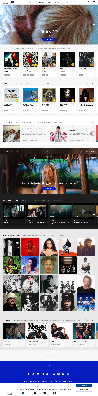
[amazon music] (63, 373)
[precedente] (4, 24)
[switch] (34, 393)
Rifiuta (84, 392)
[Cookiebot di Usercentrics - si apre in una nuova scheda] (10, 394)
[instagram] (42, 373)
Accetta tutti (84, 385)
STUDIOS (58, 2)
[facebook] (28, 373)
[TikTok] (47, 373)
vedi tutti (89, 48)
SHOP (67, 2)
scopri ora (49, 39)
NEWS (49, 2)
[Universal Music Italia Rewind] (67, 373)
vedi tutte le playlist (87, 151)
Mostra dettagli (62, 393)
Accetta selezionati (84, 389)
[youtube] (38, 373)
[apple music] (58, 373)
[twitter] (33, 373)
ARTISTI (32, 2)
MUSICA (41, 2)
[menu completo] (94, 2)
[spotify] (53, 373)
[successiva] (94, 24)
